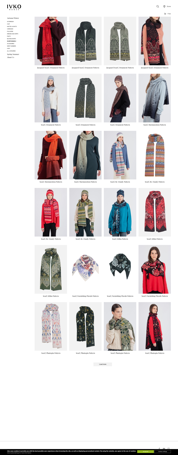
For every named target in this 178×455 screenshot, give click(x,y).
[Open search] (157, 6)
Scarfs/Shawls (11, 41)
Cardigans (10, 29)
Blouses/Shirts (11, 38)
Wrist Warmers (11, 46)
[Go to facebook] (159, 448)
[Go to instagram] (168, 448)
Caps (8, 48)
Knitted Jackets (12, 26)
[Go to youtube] (164, 448)
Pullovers (10, 31)
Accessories (10, 43)
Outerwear (10, 21)
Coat (8, 24)
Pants (9, 36)
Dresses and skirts (12, 33)
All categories (11, 51)
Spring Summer (13, 54)
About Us (10, 57)
